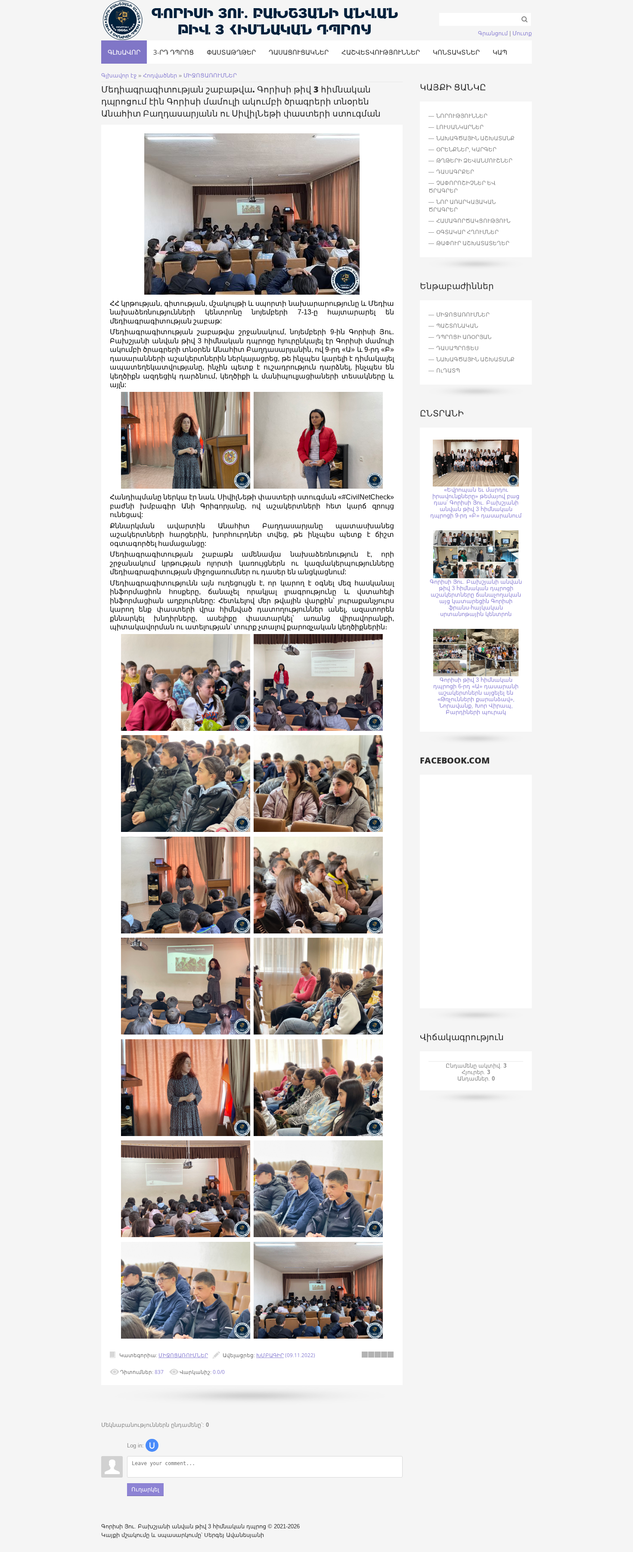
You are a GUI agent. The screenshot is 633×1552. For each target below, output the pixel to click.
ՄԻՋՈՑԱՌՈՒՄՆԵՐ (210, 75)
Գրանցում (493, 33)
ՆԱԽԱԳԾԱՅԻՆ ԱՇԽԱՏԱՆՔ (475, 359)
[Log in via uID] (152, 1445)
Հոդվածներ (160, 75)
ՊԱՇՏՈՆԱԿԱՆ (457, 325)
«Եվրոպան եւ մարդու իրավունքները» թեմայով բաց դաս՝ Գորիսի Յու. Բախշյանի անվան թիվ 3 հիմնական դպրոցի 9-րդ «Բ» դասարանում (475, 503)
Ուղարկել (145, 1489)
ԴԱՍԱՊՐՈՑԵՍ (457, 348)
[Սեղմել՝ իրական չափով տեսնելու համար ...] (252, 292)
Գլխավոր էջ (119, 75)
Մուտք (522, 33)
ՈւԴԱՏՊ (448, 370)
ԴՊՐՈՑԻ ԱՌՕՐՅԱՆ (463, 337)
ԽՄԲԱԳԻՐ (270, 1355)
